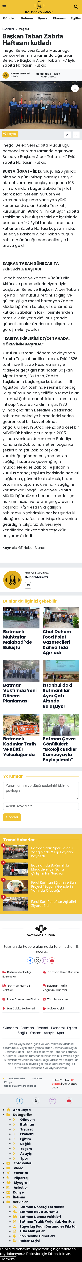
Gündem (9, 18)
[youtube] (69, 1101)
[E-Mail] (28, 585)
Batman (27, 18)
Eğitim (75, 18)
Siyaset (43, 18)
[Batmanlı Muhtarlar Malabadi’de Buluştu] (21, 617)
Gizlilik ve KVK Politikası (20, 1086)
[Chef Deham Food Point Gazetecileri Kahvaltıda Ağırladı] (61, 617)
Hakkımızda (16, 1078)
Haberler (8, 29)
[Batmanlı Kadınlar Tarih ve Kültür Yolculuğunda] (21, 724)
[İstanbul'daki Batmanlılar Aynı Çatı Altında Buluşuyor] (61, 671)
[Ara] (76, 7)
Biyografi (21, 1182)
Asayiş (49, 1033)
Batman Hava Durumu (63, 972)
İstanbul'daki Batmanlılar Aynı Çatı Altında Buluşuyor (57, 695)
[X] (37, 960)
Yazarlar (20, 1173)
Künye (8, 1082)
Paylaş (12, 134)
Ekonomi (59, 18)
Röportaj (21, 1178)
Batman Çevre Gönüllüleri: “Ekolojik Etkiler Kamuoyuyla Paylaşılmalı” (60, 749)
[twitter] (36, 1101)
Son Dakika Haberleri (20, 1008)
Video (18, 1168)
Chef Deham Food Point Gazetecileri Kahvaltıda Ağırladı (57, 642)
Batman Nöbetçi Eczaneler (16, 974)
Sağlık (22, 1033)
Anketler (20, 1187)
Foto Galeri (22, 1163)
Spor (60, 1033)
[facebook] (19, 1101)
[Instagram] (45, 960)
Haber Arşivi (55, 1008)
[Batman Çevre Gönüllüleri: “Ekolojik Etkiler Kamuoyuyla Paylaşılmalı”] (61, 724)
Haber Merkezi (36, 577)
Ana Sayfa (22, 1110)
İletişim (37, 1078)
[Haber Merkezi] (12, 579)
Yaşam (24, 29)
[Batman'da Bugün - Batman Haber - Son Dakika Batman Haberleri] (39, 6)
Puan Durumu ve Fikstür (23, 999)
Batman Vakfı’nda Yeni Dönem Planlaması (20, 693)
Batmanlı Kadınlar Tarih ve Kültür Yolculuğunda (19, 747)
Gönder (12, 817)
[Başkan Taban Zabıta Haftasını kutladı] (41, 105)
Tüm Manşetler (57, 999)
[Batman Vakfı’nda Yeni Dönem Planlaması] (21, 671)
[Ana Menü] (4, 7)
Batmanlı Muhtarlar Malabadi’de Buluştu (17, 640)
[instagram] (52, 1101)
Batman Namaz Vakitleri (16, 988)
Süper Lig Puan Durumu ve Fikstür (48, 1226)
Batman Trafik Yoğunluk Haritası (55, 988)
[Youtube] (52, 960)
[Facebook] (30, 960)
